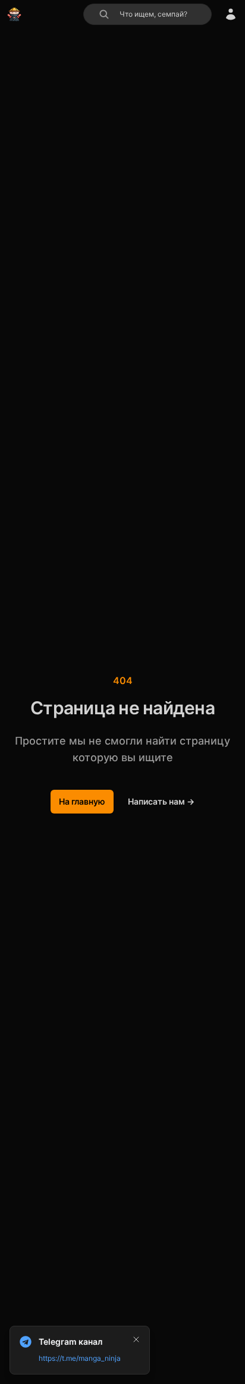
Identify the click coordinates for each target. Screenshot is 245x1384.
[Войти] (230, 14)
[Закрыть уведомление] (136, 1339)
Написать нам (161, 801)
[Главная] (14, 14)
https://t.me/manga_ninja (80, 1358)
